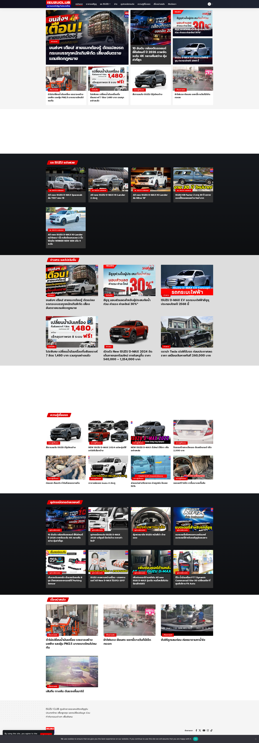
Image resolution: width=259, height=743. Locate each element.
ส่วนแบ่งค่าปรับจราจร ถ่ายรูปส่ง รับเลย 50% (149, 484)
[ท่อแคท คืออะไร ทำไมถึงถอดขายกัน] (66, 467)
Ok (195, 739)
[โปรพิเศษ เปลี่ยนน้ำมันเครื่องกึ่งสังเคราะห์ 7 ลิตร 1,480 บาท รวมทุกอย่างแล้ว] (108, 79)
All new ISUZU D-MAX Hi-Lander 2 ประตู (107, 196)
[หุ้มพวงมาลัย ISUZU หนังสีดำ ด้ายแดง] (151, 519)
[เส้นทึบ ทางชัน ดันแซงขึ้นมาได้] (72, 671)
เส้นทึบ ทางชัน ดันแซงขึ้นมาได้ (65, 691)
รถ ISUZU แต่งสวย (57, 190)
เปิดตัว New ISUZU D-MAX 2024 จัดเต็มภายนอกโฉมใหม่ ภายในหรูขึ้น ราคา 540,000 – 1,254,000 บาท (127, 355)
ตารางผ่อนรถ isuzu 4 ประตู (101, 483)
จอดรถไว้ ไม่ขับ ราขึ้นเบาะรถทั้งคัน (189, 483)
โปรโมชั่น (95, 90)
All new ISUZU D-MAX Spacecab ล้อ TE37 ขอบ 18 (65, 196)
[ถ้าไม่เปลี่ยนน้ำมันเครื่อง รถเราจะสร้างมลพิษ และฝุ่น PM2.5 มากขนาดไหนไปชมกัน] (66, 79)
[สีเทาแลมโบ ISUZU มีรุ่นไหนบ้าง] (150, 79)
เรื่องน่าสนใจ (54, 90)
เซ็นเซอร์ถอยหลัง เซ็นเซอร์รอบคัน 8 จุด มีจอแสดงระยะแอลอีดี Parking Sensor (65, 580)
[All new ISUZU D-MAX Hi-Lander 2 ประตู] (108, 179)
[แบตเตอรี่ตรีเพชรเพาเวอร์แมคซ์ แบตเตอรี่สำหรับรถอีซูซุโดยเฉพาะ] (193, 519)
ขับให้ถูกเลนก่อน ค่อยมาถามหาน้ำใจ (183, 640)
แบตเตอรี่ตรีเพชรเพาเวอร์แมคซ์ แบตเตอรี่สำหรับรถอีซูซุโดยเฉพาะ (191, 536)
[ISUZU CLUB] (58, 4)
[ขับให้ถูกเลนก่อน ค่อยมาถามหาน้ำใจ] (187, 620)
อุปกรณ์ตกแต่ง (55, 530)
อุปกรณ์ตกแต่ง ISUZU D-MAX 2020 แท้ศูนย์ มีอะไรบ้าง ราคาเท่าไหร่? (106, 537)
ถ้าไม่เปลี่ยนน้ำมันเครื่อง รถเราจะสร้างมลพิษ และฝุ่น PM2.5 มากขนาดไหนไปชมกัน (66, 97)
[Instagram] (207, 730)
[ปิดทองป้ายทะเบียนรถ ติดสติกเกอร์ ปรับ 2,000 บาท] (193, 432)
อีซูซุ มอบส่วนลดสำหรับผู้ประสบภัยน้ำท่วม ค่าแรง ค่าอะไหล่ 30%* (192, 31)
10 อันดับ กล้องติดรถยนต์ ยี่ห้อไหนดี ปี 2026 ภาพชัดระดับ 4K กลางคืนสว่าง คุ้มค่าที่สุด (149, 54)
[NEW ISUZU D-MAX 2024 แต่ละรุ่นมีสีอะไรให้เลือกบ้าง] (108, 432)
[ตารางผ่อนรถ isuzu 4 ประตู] (108, 467)
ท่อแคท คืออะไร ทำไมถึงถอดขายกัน (63, 483)
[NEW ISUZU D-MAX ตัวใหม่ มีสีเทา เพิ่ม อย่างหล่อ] (151, 432)
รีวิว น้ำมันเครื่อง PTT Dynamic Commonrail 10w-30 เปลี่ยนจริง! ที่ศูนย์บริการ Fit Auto (192, 580)
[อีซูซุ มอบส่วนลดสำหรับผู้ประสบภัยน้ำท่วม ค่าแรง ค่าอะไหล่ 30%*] (193, 23)
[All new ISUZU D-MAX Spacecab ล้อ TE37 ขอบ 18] (66, 179)
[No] (255, 739)
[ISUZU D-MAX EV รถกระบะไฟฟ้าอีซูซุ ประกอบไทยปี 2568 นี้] (193, 51)
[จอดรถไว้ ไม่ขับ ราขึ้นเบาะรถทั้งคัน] (193, 467)
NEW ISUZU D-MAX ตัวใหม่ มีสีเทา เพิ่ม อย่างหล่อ (150, 449)
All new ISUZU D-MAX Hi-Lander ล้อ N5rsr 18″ (150, 196)
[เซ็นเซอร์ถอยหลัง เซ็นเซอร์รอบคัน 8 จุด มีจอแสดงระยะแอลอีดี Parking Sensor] (66, 562)
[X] (200, 730)
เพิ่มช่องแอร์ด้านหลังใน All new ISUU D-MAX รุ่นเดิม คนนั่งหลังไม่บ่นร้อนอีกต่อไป (150, 580)
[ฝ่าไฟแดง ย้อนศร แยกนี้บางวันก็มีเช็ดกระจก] (193, 79)
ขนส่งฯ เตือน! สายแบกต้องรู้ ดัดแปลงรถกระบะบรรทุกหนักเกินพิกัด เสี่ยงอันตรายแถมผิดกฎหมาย (86, 53)
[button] (203, 4)
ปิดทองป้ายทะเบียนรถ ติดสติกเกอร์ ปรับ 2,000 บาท (192, 449)
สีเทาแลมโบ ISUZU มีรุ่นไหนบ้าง (147, 94)
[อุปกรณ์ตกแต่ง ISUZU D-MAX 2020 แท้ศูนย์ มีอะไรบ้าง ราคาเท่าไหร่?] (108, 519)
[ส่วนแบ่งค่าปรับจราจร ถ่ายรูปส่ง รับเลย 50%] (151, 467)
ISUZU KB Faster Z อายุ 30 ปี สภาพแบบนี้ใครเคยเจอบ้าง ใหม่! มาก (193, 196)
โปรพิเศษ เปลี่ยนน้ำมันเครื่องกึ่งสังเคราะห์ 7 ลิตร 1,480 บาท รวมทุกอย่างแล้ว (107, 97)
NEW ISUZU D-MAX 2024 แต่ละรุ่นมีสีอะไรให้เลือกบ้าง (107, 449)
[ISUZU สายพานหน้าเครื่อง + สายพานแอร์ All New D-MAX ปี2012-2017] (108, 562)
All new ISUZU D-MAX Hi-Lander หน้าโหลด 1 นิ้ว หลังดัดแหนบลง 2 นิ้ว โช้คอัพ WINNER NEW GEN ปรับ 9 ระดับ (65, 239)
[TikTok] (211, 730)
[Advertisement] (129, 133)
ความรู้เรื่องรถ (139, 90)
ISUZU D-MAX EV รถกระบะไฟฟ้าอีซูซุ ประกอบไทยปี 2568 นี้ (191, 59)
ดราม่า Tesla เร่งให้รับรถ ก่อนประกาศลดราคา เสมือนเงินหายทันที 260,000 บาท (186, 353)
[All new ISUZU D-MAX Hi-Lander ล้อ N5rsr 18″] (151, 179)
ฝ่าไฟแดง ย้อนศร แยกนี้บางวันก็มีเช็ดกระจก (192, 96)
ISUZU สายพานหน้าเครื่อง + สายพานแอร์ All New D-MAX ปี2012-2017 (107, 579)
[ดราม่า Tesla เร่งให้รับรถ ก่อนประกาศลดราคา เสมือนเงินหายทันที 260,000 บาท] (187, 332)
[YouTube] (204, 730)
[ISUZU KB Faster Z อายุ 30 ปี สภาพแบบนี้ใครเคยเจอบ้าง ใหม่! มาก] (193, 179)
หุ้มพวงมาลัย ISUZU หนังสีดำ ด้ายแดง (149, 536)
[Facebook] (196, 730)
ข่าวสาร (54, 41)
